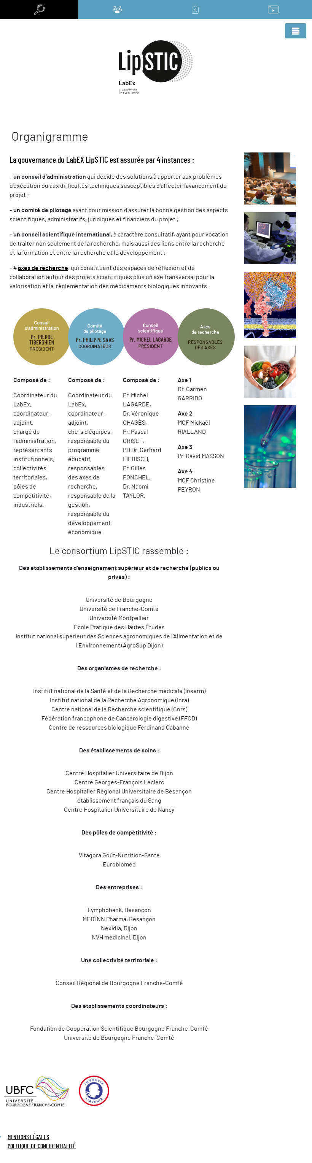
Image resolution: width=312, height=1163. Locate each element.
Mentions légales (28, 1137)
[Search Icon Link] (39, 9)
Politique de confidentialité (42, 1146)
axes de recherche (43, 268)
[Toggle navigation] (295, 30)
